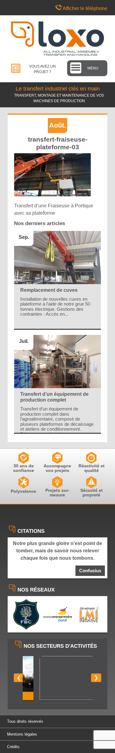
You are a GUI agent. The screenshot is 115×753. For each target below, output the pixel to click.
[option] (58, 678)
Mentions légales (22, 734)
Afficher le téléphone (85, 8)
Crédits (13, 746)
